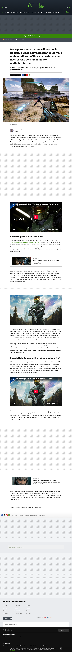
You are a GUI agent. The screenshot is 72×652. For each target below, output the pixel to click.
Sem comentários (16, 75)
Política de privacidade (22, 645)
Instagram (67, 12)
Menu (5, 7)
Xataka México (20, 636)
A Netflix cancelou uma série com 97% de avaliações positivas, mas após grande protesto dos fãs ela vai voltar (46, 482)
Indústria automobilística (6, 614)
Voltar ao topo (62, 630)
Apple (27, 39)
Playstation (42, 515)
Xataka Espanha (6, 636)
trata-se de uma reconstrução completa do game (25, 242)
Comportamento (18, 613)
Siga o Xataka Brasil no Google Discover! (35, 36)
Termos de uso (33, 645)
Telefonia (41, 12)
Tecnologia (14, 12)
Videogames (34, 515)
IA (19, 39)
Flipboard (27, 75)
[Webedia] (7, 630)
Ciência (7, 12)
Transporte (17, 610)
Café (16, 39)
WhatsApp (69, 12)
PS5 (23, 39)
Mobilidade (56, 12)
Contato (45, 645)
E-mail (29, 75)
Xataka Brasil (36, 5)
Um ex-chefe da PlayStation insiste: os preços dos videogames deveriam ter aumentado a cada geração (46, 261)
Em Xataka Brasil (36, 258)
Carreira (48, 12)
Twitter (25, 75)
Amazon (32, 39)
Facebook (23, 75)
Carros (27, 610)
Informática (23, 12)
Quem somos (6, 645)
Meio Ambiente (32, 12)
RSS (51, 617)
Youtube (45, 617)
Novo (66, 7)
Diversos (21, 515)
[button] (18, 130)
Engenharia (28, 605)
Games (27, 515)
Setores (16, 608)
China (4, 610)
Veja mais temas (8, 618)
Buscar (66, 624)
